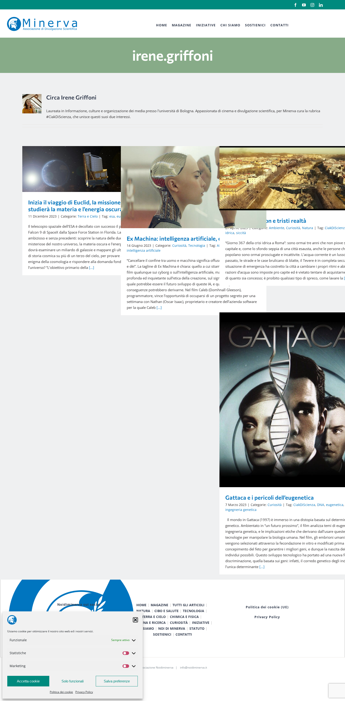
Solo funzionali (72, 681)
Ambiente (276, 228)
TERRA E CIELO (154, 616)
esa (112, 216)
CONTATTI (184, 634)
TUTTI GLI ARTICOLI (188, 605)
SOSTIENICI (162, 634)
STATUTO (196, 628)
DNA (320, 504)
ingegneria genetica (241, 509)
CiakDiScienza (304, 504)
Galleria (102, 169)
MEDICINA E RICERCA (148, 622)
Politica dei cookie (61, 692)
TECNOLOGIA (193, 611)
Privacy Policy (84, 692)
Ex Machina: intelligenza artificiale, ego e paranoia (187, 187)
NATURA (143, 611)
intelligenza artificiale (144, 250)
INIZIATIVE (200, 622)
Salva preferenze (117, 681)
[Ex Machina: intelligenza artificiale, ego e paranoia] (193, 187)
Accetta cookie (28, 681)
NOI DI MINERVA (171, 628)
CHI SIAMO (145, 628)
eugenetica (334, 504)
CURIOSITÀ (179, 622)
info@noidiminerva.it (193, 667)
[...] (91, 267)
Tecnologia (196, 245)
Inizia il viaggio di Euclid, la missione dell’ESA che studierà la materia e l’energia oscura (88, 169)
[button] (135, 619)
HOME (141, 605)
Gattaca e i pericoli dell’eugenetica (285, 399)
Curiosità (179, 245)
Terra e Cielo (88, 216)
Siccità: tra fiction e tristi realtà (285, 178)
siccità (241, 233)
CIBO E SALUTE (166, 611)
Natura (307, 228)
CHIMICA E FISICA (184, 616)
